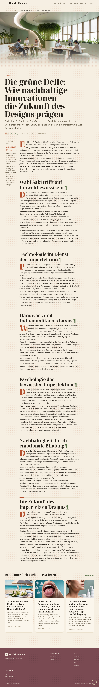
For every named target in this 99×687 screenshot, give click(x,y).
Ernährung (61, 3)
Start (54, 3)
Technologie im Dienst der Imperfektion (11, 155)
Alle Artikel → (89, 575)
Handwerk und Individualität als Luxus (11, 162)
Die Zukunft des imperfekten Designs (11, 183)
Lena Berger (15, 134)
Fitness (69, 3)
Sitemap (76, 665)
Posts (76, 3)
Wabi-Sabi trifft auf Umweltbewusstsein (11, 149)
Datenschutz (9, 677)
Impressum (8, 674)
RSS (74, 662)
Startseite (8, 10)
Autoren (76, 660)
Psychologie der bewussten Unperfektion (11, 168)
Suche (91, 3)
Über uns (83, 3)
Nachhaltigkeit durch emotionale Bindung (11, 175)
